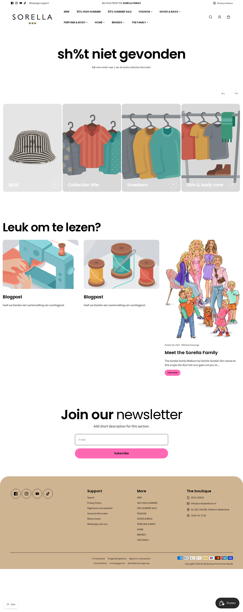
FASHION (144, 11)
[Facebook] (12, 3)
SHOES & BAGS (168, 11)
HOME (98, 22)
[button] (228, 17)
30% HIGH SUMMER (89, 11)
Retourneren (94, 518)
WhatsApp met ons (97, 524)
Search (90, 497)
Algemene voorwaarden (100, 508)
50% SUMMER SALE (120, 11)
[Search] (210, 17)
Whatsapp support (39, 3)
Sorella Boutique (207, 563)
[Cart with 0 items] (228, 17)
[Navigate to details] (54, 184)
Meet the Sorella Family (191, 353)
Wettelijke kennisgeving (138, 563)
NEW (66, 11)
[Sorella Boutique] (32, 17)
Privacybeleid (98, 558)
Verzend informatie (97, 513)
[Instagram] (16, 3)
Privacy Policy (94, 502)
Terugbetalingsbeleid (117, 558)
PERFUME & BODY (74, 22)
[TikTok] (25, 3)
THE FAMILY (139, 22)
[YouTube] (21, 3)
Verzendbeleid (100, 563)
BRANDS (117, 22)
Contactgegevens (117, 563)
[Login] (219, 17)
